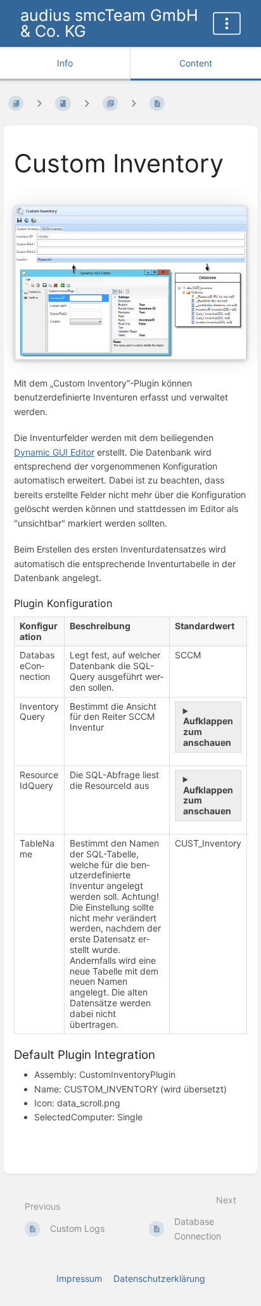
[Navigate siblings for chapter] (86, 103)
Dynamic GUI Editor (54, 452)
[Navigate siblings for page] (133, 103)
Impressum (79, 1278)
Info (65, 63)
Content (195, 63)
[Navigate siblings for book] (39, 103)
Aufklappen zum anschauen (208, 731)
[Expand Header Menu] (227, 23)
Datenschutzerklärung (159, 1278)
